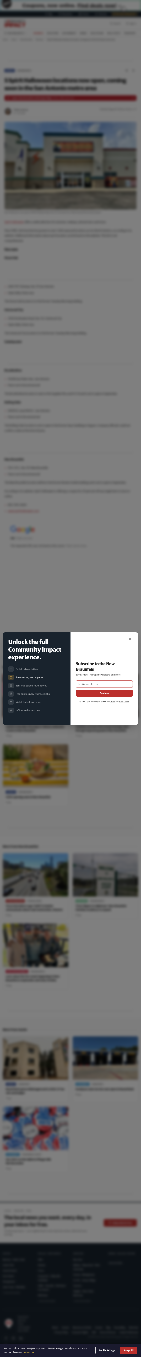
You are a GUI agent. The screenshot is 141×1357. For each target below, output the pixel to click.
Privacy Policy (124, 701)
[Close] (130, 639)
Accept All (128, 1350)
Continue (104, 693)
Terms (112, 701)
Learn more (28, 1352)
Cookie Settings (107, 1350)
